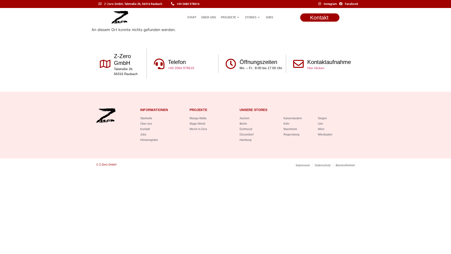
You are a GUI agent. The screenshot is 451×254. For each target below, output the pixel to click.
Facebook (351, 4)
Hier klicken (315, 68)
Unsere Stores (253, 110)
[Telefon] (159, 64)
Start (191, 17)
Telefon (177, 62)
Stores (251, 17)
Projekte (228, 17)
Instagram (330, 4)
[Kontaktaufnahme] (298, 64)
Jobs (269, 17)
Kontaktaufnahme (329, 62)
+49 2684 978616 (188, 4)
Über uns (208, 17)
